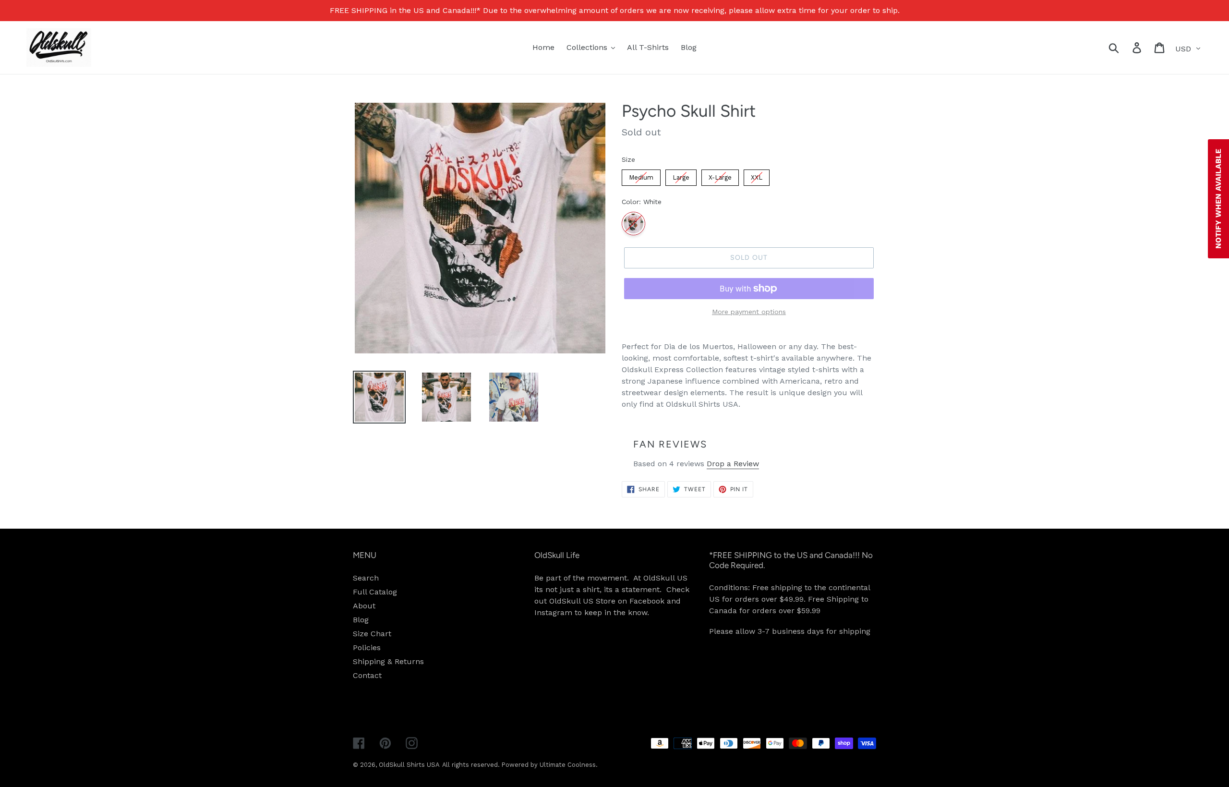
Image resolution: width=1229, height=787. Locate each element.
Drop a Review (733, 463)
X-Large (720, 177)
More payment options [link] (749, 311)
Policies (367, 647)
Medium (641, 177)
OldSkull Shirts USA (409, 764)
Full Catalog (375, 591)
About (364, 605)
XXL (756, 177)
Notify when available (1218, 199)
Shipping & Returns (388, 661)
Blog (361, 619)
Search (366, 577)
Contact (367, 675)
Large (681, 177)
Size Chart (372, 633)
